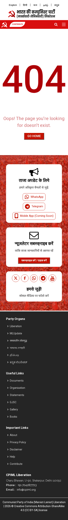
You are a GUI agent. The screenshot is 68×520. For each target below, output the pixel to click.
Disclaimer (16, 449)
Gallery (14, 409)
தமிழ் (45, 5)
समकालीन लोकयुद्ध (18, 340)
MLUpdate (16, 333)
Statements (17, 395)
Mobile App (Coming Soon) (36, 216)
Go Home (34, 136)
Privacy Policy (18, 442)
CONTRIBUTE (17, 24)
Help (12, 456)
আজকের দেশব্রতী (17, 347)
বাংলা (35, 5)
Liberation (16, 326)
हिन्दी (25, 5)
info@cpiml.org (26, 489)
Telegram (37, 206)
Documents (17, 380)
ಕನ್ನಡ (56, 5)
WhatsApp (37, 197)
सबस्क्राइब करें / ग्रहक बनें (34, 260)
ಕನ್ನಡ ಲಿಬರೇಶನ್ (18, 362)
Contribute (16, 464)
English (13, 5)
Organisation (17, 387)
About (13, 435)
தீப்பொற (14, 355)
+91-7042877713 (27, 485)
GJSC (13, 402)
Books (13, 416)
